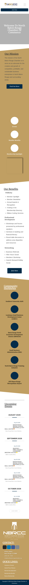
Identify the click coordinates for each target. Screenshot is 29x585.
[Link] (17, 547)
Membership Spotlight (14, 154)
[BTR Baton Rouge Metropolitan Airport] (14, 375)
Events (14, 126)
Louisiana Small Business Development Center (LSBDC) (14, 317)
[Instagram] (5, 547)
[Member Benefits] (14, 134)
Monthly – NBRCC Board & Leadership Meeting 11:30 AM (14, 450)
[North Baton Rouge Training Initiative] (14, 360)
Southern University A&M (14, 301)
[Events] (14, 120)
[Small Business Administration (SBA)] (14, 344)
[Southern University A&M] (14, 295)
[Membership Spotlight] (14, 148)
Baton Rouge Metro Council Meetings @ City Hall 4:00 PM (14, 427)
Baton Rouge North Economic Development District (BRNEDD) (14, 334)
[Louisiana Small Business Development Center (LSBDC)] (14, 309)
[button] (25, 4)
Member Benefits (14, 140)
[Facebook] (13, 547)
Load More (14, 511)
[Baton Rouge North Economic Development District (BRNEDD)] (14, 327)
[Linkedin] (9, 547)
